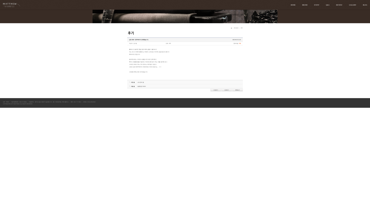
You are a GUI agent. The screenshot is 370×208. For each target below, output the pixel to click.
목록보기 (237, 90)
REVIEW (339, 5)
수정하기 (215, 90)
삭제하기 (226, 90)
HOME (293, 5)
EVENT (316, 5)
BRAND (304, 5)
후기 (242, 28)
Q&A (327, 5)
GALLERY (352, 5)
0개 (240, 43)
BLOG (365, 5)
